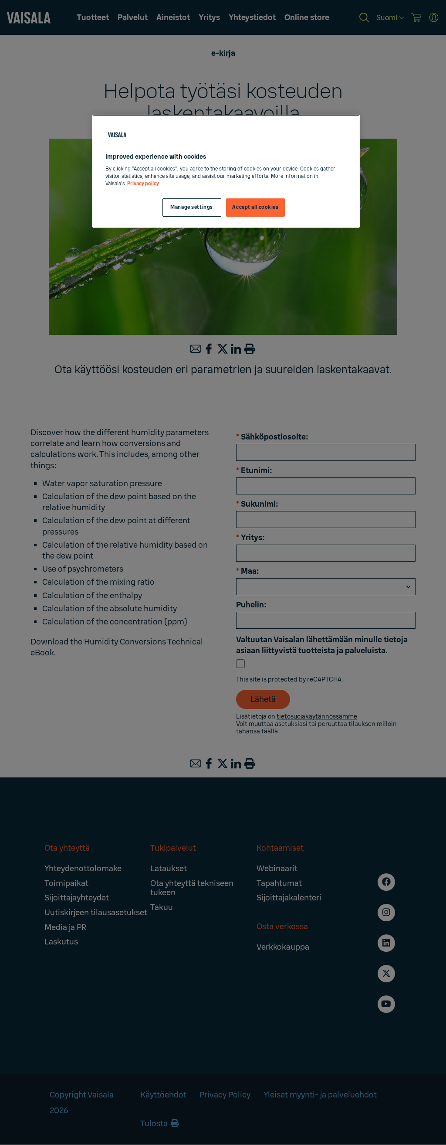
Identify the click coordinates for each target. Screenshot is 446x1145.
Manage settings (191, 207)
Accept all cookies (255, 207)
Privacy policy (143, 184)
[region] (226, 171)
